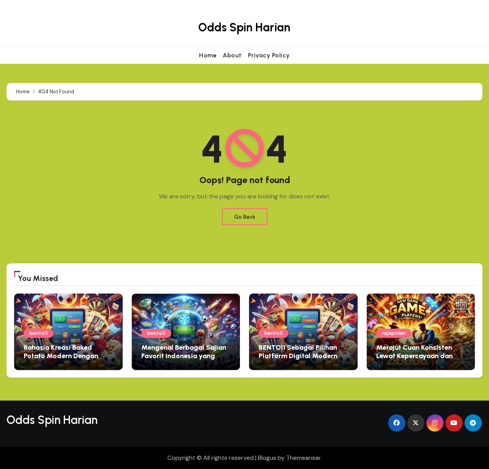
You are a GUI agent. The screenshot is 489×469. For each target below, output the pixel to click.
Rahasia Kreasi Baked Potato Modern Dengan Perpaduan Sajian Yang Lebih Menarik (61, 359)
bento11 (38, 333)
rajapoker (394, 333)
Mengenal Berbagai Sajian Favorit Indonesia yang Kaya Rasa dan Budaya (183, 355)
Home (208, 55)
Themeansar (303, 458)
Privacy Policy (269, 55)
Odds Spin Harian (244, 27)
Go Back (244, 216)
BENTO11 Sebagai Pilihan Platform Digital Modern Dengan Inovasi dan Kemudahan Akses (298, 359)
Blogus (267, 458)
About (232, 55)
